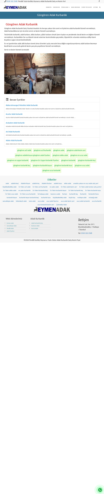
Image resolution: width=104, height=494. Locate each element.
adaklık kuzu (58, 183)
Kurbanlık (83, 194)
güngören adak (58, 150)
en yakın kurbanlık (24, 190)
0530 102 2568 (11, 1)
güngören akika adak (60, 155)
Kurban (64, 194)
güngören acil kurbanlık (42, 150)
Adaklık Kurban (47, 183)
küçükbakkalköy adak (60, 197)
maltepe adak (81, 197)
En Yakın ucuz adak (11, 194)
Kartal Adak (34, 228)
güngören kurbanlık (68, 160)
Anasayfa (48, 7)
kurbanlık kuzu (46, 197)
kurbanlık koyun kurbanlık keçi (29, 197)
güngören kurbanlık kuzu (63, 166)
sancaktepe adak (8, 201)
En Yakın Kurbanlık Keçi (40, 190)
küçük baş (72, 197)
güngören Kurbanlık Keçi (87, 160)
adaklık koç (36, 183)
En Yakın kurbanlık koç (76, 190)
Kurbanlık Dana (94, 194)
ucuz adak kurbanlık (83, 201)
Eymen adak (10, 223)
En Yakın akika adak (9, 190)
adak (7, 183)
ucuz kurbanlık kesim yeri (45, 205)
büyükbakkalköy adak (9, 187)
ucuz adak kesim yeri (67, 201)
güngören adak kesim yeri (76, 150)
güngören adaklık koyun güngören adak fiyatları (32, 155)
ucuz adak (41, 201)
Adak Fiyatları (10, 231)
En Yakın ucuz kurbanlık (27, 194)
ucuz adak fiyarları (53, 201)
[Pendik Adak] (52, 209)
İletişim (95, 7)
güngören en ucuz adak (78, 155)
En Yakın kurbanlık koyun (58, 190)
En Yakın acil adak (24, 187)
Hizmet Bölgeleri (86, 7)
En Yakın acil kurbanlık (40, 187)
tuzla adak (32, 201)
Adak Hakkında (75, 7)
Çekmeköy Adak (61, 205)
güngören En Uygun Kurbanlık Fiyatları (45, 160)
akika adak (67, 183)
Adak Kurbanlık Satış (37, 223)
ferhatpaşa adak (43, 194)
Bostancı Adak (35, 226)
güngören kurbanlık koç (21, 166)
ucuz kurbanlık (96, 201)
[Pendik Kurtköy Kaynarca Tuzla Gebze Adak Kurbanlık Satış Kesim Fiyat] (15, 6)
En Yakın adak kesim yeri (69, 187)
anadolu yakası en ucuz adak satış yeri (85, 183)
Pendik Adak (65, 7)
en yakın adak (54, 187)
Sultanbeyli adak (21, 201)
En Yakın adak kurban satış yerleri (90, 187)
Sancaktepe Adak (11, 226)
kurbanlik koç (73, 194)
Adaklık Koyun (25, 183)
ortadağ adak (93, 197)
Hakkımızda (56, 7)
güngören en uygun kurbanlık (17, 160)
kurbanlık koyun (12, 197)
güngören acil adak (24, 150)
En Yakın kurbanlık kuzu (93, 190)
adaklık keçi (15, 183)
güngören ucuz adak (82, 166)
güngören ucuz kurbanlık (51, 171)
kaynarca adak (55, 194)
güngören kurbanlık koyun (42, 166)
